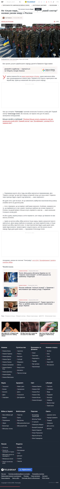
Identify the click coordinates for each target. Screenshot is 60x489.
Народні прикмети (52, 417)
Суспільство (21, 347)
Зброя (4, 423)
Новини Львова (6, 362)
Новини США (36, 389)
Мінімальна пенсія (7, 458)
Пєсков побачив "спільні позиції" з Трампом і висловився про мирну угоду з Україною (36, 288)
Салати (19, 458)
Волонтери (5, 426)
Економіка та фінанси (36, 348)
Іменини (49, 428)
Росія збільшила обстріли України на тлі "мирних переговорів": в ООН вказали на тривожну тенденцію (35, 274)
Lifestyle (49, 383)
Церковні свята (51, 415)
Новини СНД (36, 394)
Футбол (49, 351)
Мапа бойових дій (7, 415)
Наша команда (5, 478)
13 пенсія (5, 447)
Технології (5, 386)
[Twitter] (49, 2)
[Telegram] (44, 2)
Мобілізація (20, 411)
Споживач (50, 389)
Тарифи (34, 361)
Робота (19, 353)
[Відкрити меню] (2, 2)
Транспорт (35, 355)
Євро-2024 (50, 362)
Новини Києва (6, 351)
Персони (34, 411)
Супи (18, 453)
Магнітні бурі (50, 403)
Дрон (3, 394)
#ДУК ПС (41, 316)
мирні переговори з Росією (30, 76)
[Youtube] (46, 2)
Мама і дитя (20, 386)
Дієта (18, 392)
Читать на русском (7, 21)
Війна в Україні (7, 411)
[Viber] (41, 1)
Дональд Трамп (36, 419)
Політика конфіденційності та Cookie (19, 474)
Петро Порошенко (37, 433)
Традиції (49, 420)
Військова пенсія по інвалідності (8, 455)
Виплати (19, 356)
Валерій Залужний (37, 427)
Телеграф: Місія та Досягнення (31, 478)
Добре (38, 9)
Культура (49, 397)
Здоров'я (19, 383)
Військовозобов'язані (23, 423)
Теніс (48, 356)
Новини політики (23, 270)
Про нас (3, 474)
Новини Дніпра (6, 356)
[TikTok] (53, 2)
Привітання (50, 405)
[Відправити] (19, 2)
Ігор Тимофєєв (8, 17)
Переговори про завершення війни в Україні (16, 5)
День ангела (50, 426)
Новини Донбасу (7, 371)
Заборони (50, 423)
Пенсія (3, 444)
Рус (58, 2)
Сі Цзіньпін (35, 422)
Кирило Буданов (37, 430)
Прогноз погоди (21, 373)
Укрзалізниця (36, 366)
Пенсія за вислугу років (7, 462)
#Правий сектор (21, 316)
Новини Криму (6, 374)
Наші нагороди (35, 476)
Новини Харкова (7, 353)
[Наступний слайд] (58, 5)
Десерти (19, 455)
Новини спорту (51, 347)
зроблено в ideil (54, 482)
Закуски (19, 461)
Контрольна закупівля (39, 5)
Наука (3, 383)
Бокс (48, 353)
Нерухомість (35, 358)
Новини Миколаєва (8, 377)
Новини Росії (36, 392)
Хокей (48, 359)
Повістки (19, 415)
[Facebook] (39, 2)
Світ (32, 383)
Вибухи (4, 417)
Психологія (20, 394)
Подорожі (50, 394)
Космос (4, 389)
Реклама (26, 476)
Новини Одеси (6, 359)
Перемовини (6, 420)
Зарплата (20, 351)
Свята (48, 411)
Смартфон (5, 397)
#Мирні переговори (32, 316)
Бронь (19, 417)
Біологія (4, 392)
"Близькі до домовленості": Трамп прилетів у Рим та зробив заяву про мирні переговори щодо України (36, 303)
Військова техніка (7, 428)
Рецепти (19, 444)
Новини (4, 347)
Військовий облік (22, 426)
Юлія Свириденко (37, 438)
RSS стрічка (45, 478)
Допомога (20, 370)
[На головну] (30, 2)
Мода (48, 392)
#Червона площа (10, 316)
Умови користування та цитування (11, 476)
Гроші (33, 353)
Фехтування (50, 364)
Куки (31, 9)
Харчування (20, 389)
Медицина (20, 362)
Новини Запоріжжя (8, 364)
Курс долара (35, 364)
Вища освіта (20, 367)
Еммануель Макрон (37, 424)
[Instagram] (51, 2)
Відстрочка (20, 420)
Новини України (23, 285)
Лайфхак (49, 400)
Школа (19, 364)
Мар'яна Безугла (37, 435)
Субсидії (19, 359)
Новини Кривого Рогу (7, 368)
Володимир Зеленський (35, 415)
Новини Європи (36, 386)
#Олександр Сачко (50, 316)
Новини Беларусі (37, 400)
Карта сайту (15, 478)
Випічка (19, 447)
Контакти (45, 476)
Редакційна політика (38, 474)
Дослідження (21, 397)
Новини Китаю (36, 397)
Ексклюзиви (53, 5)
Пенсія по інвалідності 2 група (8, 451)
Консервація (21, 450)
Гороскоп (49, 386)
